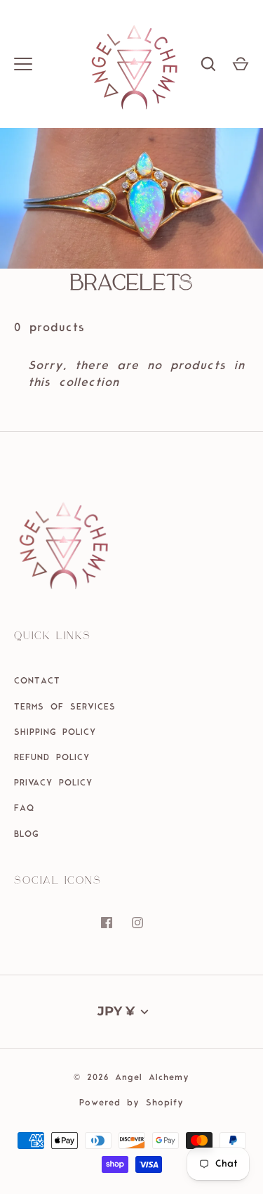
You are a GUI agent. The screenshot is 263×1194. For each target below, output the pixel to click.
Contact (37, 681)
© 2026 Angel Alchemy (131, 1078)
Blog (26, 834)
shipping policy (55, 732)
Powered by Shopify (131, 1103)
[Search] (208, 64)
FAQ (24, 808)
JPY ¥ (116, 1011)
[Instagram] (147, 932)
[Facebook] (116, 932)
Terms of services (65, 707)
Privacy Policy (53, 783)
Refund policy (52, 758)
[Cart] (240, 64)
